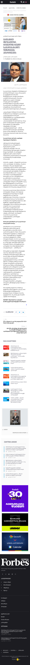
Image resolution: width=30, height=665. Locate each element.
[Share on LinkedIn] (23, 312)
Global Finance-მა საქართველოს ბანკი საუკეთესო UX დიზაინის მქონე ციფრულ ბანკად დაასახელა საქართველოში (16, 448)
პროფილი (4, 606)
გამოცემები (4, 622)
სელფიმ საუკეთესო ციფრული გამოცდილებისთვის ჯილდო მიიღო (18, 362)
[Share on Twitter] (19, 312)
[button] (2, 2)
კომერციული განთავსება (10, 56)
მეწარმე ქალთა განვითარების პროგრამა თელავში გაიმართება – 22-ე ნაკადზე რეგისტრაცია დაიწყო (16, 462)
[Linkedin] (12, 574)
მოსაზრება (4, 603)
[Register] (24, 2)
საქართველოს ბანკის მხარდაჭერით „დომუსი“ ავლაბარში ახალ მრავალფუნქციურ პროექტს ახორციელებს (18, 392)
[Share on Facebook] (16, 312)
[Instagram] (5, 574)
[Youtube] (9, 574)
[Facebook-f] (2, 574)
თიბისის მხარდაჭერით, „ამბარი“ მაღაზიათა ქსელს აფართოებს (17, 369)
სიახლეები (4, 598)
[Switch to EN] (26, 2)
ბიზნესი (3, 600)
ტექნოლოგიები (5, 613)
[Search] (21, 2)
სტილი (3, 616)
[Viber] (15, 574)
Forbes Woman (5, 619)
